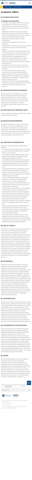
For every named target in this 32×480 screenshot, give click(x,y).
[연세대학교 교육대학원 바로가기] (8, 2)
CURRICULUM (7, 7)
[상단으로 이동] (29, 383)
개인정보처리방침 (8, 386)
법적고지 (23, 386)
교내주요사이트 (6, 390)
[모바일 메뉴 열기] (30, 3)
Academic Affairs (17, 7)
